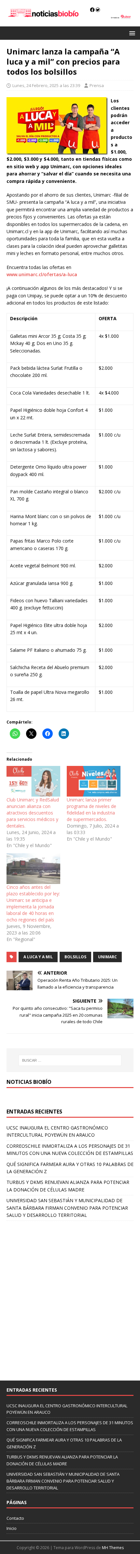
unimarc (107, 957)
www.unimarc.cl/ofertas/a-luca (42, 274)
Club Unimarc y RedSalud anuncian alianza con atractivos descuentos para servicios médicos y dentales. (33, 813)
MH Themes (113, 1547)
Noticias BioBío (29, 1081)
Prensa (97, 85)
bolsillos (75, 957)
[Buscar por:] (70, 1060)
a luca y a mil (38, 957)
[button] (131, 32)
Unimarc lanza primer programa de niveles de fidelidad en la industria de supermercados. (91, 809)
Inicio (12, 1528)
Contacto (15, 1518)
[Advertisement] (70, 1297)
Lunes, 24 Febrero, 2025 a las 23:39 (46, 85)
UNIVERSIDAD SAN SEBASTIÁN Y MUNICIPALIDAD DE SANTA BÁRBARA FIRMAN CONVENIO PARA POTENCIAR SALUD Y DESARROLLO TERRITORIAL (67, 1207)
